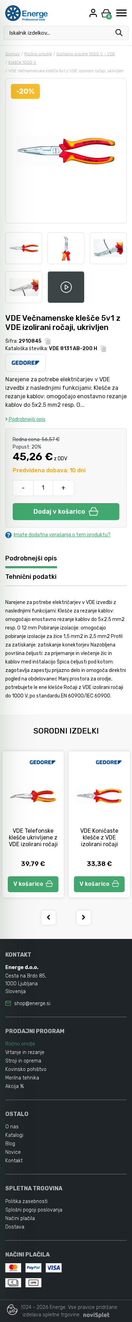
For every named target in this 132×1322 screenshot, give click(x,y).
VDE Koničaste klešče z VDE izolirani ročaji (99, 837)
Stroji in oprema (23, 1061)
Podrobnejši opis (26, 419)
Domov (12, 53)
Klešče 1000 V (22, 62)
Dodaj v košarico (59, 511)
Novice (13, 1152)
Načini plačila (20, 1218)
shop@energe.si (32, 1004)
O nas (12, 1127)
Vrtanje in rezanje (24, 1052)
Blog (10, 1144)
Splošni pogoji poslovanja (33, 1210)
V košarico (28, 884)
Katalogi (14, 1135)
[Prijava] (94, 13)
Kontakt (14, 1161)
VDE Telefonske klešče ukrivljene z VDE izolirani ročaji (33, 837)
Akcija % (14, 1086)
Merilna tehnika (22, 1078)
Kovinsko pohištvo (25, 1069)
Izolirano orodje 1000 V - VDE (85, 53)
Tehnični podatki (31, 577)
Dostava (14, 1227)
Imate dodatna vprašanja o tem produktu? (62, 535)
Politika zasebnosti (26, 1201)
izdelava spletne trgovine (51, 1315)
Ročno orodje (38, 53)
